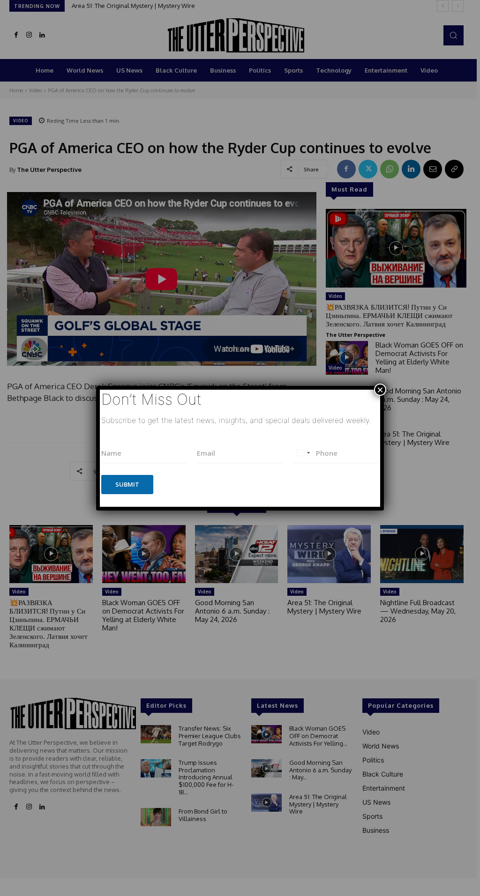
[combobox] (302, 453)
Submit (127, 484)
